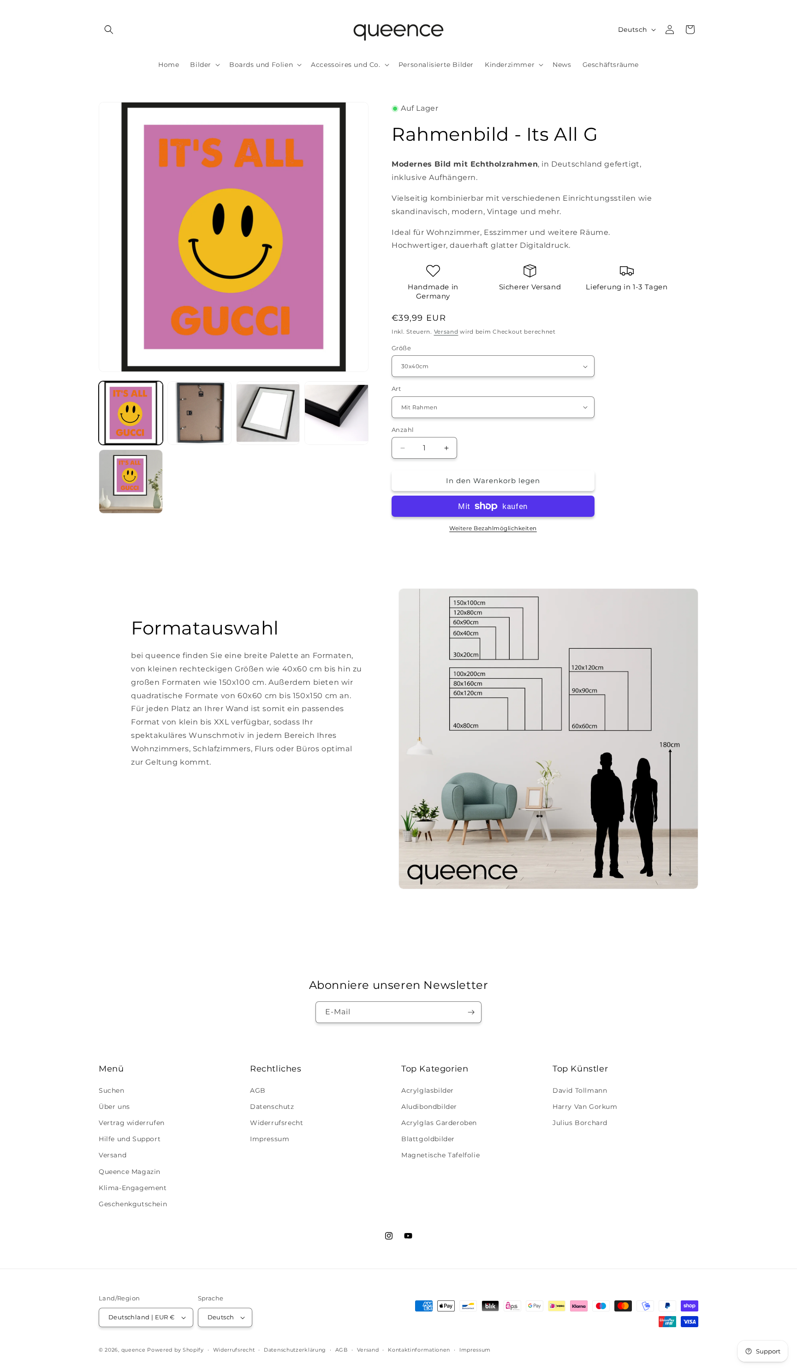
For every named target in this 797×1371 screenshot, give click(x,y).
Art (396, 388)
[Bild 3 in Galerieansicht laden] (268, 413)
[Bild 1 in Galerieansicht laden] (131, 413)
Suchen (112, 1090)
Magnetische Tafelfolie (440, 1155)
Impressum (269, 1139)
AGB (258, 1090)
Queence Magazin (130, 1171)
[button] (109, 29)
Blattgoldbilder (428, 1139)
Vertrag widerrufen (132, 1123)
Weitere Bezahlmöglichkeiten (493, 528)
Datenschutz (272, 1106)
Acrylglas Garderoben (439, 1123)
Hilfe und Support (130, 1139)
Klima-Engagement (133, 1188)
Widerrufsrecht (276, 1123)
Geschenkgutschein (133, 1204)
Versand (446, 331)
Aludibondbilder (429, 1106)
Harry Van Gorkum (585, 1106)
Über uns (114, 1106)
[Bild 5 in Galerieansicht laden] (131, 481)
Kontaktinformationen (419, 1350)
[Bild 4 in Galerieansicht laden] (336, 413)
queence (133, 1350)
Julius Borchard (580, 1123)
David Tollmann (580, 1090)
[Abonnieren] (471, 1012)
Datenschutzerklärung (295, 1350)
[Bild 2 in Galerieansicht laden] (199, 413)
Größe (401, 348)
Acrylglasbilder (427, 1090)
